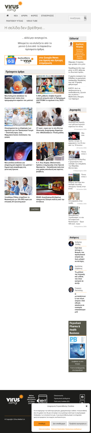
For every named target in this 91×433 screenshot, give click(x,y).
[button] (86, 406)
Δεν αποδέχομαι (59, 424)
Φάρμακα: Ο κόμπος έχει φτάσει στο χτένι (76, 63)
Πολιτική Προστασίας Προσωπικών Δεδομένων (66, 429)
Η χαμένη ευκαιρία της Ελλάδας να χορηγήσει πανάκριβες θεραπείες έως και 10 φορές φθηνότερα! (77, 80)
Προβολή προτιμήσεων (77, 424)
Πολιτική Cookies (44, 429)
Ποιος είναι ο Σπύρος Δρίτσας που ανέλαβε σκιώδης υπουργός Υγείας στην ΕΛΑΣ (77, 182)
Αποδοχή (42, 424)
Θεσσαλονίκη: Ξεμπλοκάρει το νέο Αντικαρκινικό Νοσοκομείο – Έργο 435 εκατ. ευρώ (76, 219)
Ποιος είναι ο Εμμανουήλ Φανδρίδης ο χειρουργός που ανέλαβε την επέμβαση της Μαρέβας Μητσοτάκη (77, 160)
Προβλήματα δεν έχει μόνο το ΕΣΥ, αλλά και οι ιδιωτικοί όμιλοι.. (76, 70)
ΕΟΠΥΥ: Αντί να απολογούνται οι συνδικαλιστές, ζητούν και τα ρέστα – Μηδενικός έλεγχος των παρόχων (77, 93)
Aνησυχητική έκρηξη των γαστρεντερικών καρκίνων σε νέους (76, 124)
